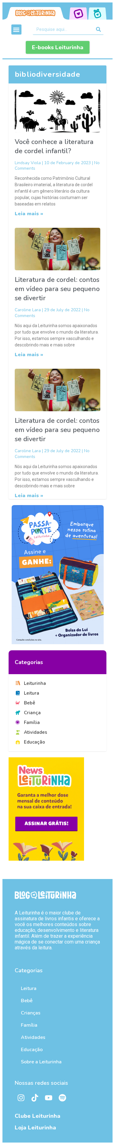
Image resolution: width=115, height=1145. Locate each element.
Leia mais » (29, 213)
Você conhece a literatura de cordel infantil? (54, 146)
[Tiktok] (35, 1098)
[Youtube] (48, 1098)
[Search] (98, 29)
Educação (32, 1049)
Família (29, 1025)
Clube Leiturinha (37, 1116)
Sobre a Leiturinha (41, 1061)
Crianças (30, 1013)
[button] (16, 29)
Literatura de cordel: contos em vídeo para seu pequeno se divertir (57, 289)
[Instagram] (21, 1098)
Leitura (28, 988)
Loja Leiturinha (35, 1127)
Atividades (33, 1037)
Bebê (27, 1000)
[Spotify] (62, 1098)
